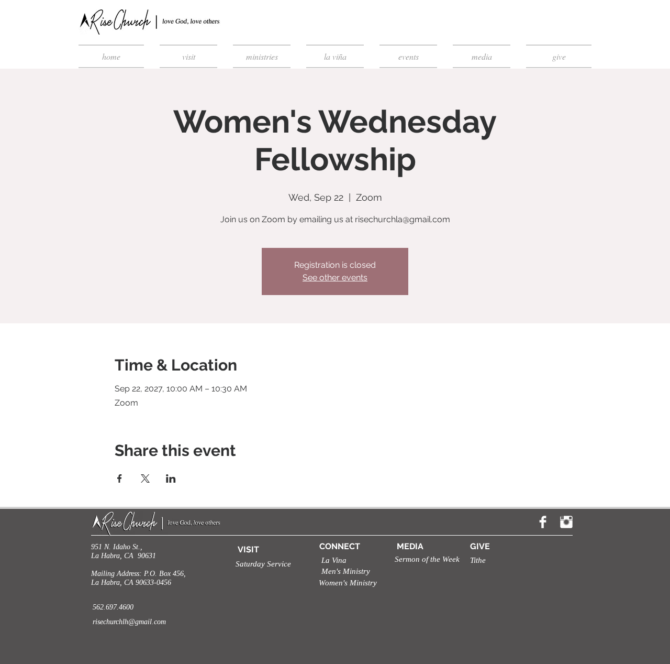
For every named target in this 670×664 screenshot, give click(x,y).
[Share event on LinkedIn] (171, 478)
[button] (259, 564)
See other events (335, 277)
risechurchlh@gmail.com (129, 622)
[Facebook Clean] (543, 522)
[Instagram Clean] (566, 522)
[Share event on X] (145, 478)
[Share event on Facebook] (120, 478)
